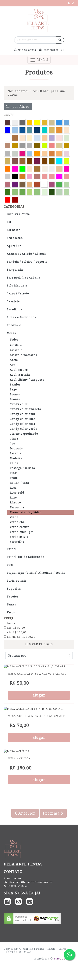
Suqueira (14, 588)
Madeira (16, 458)
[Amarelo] (30, 122)
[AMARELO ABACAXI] (37, 122)
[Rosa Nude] (52, 176)
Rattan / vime (20, 482)
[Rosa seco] (66, 176)
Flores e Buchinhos (21, 317)
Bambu (15, 384)
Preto (14, 478)
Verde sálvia (19, 537)
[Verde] (59, 184)
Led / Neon (15, 238)
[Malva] (15, 161)
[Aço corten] (7, 122)
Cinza (14, 438)
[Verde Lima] (30, 192)
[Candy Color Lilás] (52, 138)
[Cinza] (30, 145)
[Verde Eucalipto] (15, 192)
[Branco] (7, 138)
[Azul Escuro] (22, 130)
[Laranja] (37, 153)
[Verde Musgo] (52, 192)
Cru (12, 443)
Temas (11, 604)
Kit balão (13, 230)
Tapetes (13, 596)
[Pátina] (52, 169)
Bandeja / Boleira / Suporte (27, 261)
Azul (13, 365)
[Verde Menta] (44, 192)
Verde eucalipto (22, 532)
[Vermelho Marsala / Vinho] (15, 200)
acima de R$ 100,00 (21, 636)
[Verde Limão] (37, 192)
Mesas (11, 333)
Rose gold (17, 492)
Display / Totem (18, 214)
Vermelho (17, 541)
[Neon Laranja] (7, 169)
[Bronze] (15, 138)
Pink (13, 473)
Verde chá (17, 522)
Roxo (13, 497)
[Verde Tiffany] (66, 192)
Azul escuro (19, 369)
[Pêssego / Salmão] (59, 169)
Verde (14, 517)
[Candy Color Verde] (66, 138)
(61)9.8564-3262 (17, 886)
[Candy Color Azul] (37, 138)
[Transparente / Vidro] (44, 184)
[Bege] (66, 130)
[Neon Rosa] (15, 169)
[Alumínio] (22, 122)
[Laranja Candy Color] (44, 153)
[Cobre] (37, 145)
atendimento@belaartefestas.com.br (28, 882)
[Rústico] (22, 184)
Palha (14, 463)
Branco (15, 394)
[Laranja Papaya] (59, 153)
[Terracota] (37, 184)
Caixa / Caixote (18, 293)
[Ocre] (37, 169)
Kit (9, 222)
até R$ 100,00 (16, 632)
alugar (39, 695)
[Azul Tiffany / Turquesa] (44, 130)
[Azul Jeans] (30, 130)
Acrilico (16, 345)
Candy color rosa (22, 424)
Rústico (15, 502)
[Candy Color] (22, 138)
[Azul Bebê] (66, 122)
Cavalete (13, 301)
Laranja (15, 453)
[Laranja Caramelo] (52, 153)
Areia (14, 360)
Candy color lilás (23, 419)
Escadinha (14, 309)
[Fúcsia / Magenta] (22, 153)
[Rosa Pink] (59, 176)
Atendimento (12, 878)
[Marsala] (37, 161)
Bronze (15, 399)
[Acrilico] (15, 122)
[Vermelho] (7, 200)
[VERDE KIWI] (22, 192)
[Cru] (59, 145)
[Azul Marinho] (37, 130)
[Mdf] (44, 161)
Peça (10, 564)
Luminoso (14, 325)
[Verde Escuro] (7, 192)
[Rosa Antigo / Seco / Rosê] (37, 176)
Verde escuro (20, 527)
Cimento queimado (24, 433)
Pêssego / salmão (22, 468)
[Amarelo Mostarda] (44, 122)
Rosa (13, 487)
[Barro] (59, 130)
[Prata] (7, 176)
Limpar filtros (17, 106)
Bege (13, 389)
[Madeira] (7, 161)
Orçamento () (53, 50)
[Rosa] (30, 176)
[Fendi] (15, 153)
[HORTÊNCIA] (30, 153)
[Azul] (59, 122)
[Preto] (15, 176)
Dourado (16, 448)
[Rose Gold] (7, 184)
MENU (42, 59)
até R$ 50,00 (15, 627)
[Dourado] (66, 145)
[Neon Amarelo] (66, 161)
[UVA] (52, 184)
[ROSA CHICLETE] (44, 176)
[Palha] (44, 169)
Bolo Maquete (17, 285)
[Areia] (52, 122)
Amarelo (16, 350)
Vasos (11, 612)
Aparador (14, 246)
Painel (12, 549)
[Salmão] (30, 184)
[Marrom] (22, 161)
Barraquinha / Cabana (23, 277)
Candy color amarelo (25, 409)
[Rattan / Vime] (22, 176)
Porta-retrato (17, 580)
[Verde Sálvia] (59, 192)
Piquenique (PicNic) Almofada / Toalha (36, 572)
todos (10, 623)
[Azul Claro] (15, 130)
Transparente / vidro (25, 512)
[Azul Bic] (7, 130)
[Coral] (52, 145)
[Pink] (66, 169)
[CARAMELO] (15, 145)
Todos (14, 339)
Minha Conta (26, 50)
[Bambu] (52, 130)
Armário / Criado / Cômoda (27, 253)
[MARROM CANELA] (30, 161)
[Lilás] (66, 153)
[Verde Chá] (66, 184)
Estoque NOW (63, 958)
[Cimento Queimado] (22, 145)
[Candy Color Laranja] (44, 138)
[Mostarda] (52, 161)
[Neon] (59, 161)
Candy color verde (23, 428)
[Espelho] (7, 153)
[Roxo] (15, 184)
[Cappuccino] (7, 145)
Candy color (19, 404)
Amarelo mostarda (23, 355)
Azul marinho (20, 374)
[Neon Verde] (22, 169)
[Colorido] (44, 145)
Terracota (17, 507)
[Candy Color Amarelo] (30, 138)
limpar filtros (39, 644)
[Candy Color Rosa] (59, 138)
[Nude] (30, 169)
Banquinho (15, 269)
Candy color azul (22, 414)
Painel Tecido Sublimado (25, 557)
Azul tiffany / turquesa (27, 379)
